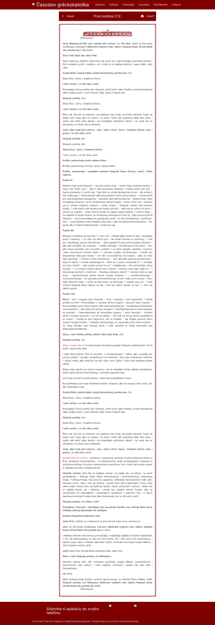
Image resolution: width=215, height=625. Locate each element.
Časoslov (62, 4)
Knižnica (113, 4)
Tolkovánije (128, 4)
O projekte (144, 4)
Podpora (176, 4)
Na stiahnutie (160, 4)
